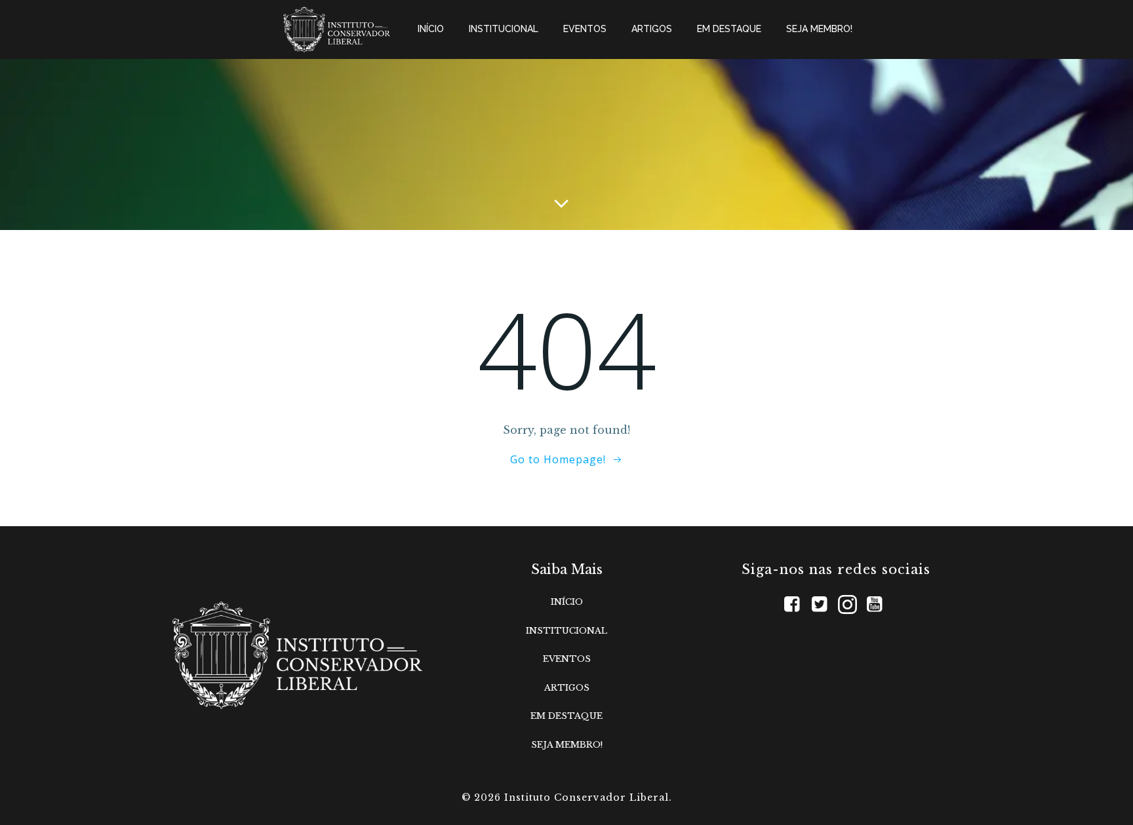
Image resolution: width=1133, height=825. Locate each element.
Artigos (651, 29)
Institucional (503, 29)
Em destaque (729, 29)
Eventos (584, 29)
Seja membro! (819, 29)
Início (431, 29)
